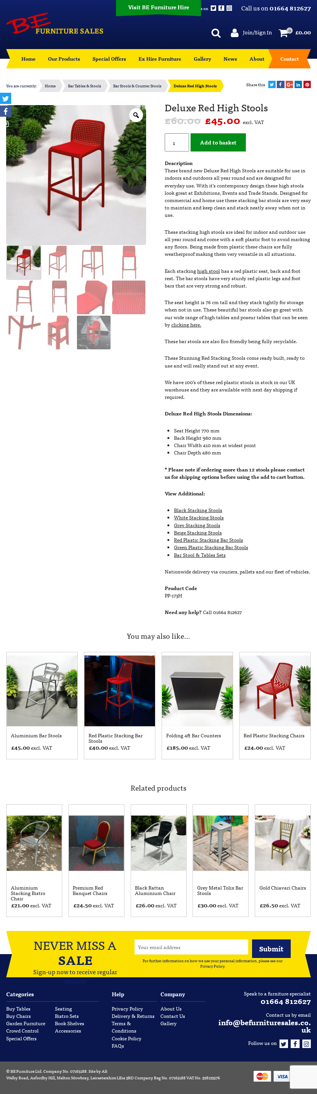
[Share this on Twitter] (272, 84)
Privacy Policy (212, 966)
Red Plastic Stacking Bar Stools (208, 540)
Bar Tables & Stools (84, 85)
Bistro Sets (67, 1016)
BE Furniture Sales (54, 23)
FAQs (118, 1045)
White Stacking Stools (199, 517)
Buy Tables (18, 1008)
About (256, 58)
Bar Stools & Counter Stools (137, 85)
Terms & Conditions (124, 1026)
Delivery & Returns (133, 1016)
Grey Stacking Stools (197, 525)
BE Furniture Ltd (25, 1070)
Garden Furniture (25, 1023)
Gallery (202, 58)
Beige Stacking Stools (198, 532)
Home (28, 58)
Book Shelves (69, 1023)
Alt (104, 1070)
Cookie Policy (126, 1038)
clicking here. (186, 324)
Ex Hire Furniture (159, 58)
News (230, 58)
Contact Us (172, 1016)
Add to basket (218, 142)
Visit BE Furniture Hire (158, 7)
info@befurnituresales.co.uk (264, 1025)
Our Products (64, 58)
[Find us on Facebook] (295, 1043)
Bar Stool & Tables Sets (200, 555)
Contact (289, 58)
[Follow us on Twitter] (284, 1043)
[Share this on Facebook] (280, 84)
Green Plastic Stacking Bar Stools (211, 547)
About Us (171, 1008)
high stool (208, 271)
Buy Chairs (18, 1016)
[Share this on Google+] (289, 84)
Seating (63, 1008)
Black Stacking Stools (198, 510)
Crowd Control (22, 1030)
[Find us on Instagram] (306, 1043)
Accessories (68, 1030)
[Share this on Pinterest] (307, 84)
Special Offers (109, 58)
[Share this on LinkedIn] (298, 84)
